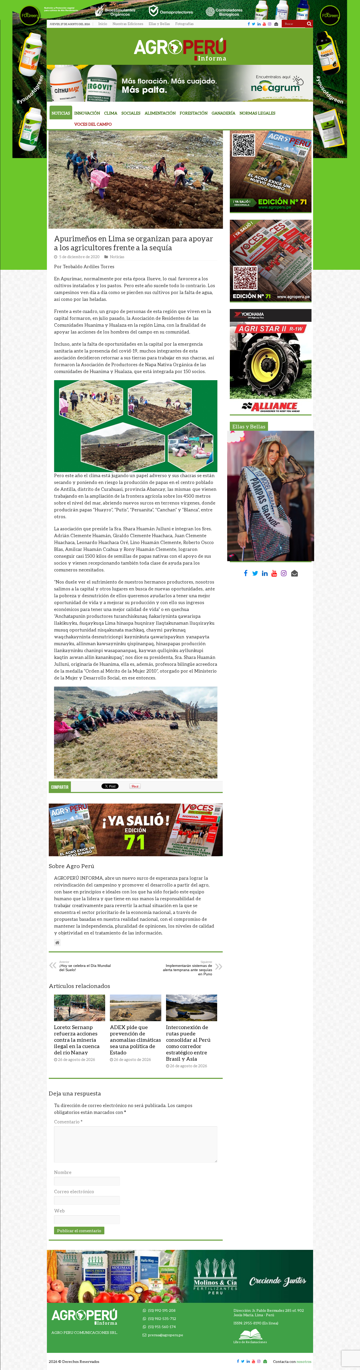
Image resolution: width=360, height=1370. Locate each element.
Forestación (193, 113)
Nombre (62, 1172)
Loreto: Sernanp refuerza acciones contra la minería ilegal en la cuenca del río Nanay (77, 1039)
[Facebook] (248, 24)
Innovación (87, 113)
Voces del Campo (93, 124)
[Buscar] (309, 24)
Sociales (130, 113)
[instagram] (269, 24)
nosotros (304, 1361)
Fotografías (184, 24)
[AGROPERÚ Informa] (180, 48)
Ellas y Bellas (159, 24)
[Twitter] (253, 24)
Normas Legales (257, 113)
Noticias (61, 113)
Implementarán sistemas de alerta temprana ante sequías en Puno (187, 968)
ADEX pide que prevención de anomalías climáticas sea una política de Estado (135, 1039)
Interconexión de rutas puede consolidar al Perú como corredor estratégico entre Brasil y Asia (188, 1043)
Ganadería (223, 113)
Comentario (68, 1121)
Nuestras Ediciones (128, 24)
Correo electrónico (74, 1191)
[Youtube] (264, 24)
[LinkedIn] (259, 24)
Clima (110, 113)
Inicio (102, 24)
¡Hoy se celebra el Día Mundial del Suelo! (85, 966)
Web (59, 1211)
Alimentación (160, 113)
